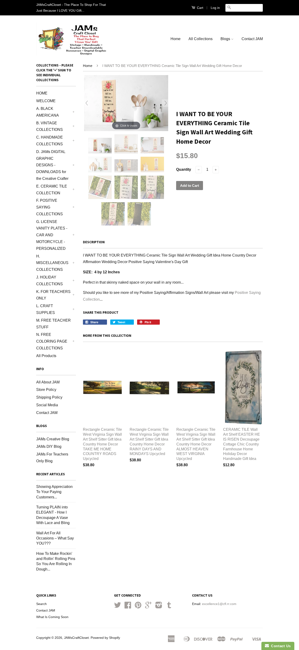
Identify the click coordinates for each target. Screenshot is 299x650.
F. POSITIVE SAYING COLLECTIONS (49, 207)
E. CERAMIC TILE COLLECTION (51, 189)
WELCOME (46, 101)
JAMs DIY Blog (48, 446)
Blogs (226, 39)
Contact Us (280, 646)
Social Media (47, 405)
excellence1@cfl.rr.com (219, 604)
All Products (46, 356)
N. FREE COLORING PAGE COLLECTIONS (51, 341)
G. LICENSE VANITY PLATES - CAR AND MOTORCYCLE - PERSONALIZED (51, 235)
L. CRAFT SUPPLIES (45, 309)
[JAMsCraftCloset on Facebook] (127, 606)
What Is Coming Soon (52, 617)
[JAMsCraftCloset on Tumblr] (169, 606)
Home (176, 39)
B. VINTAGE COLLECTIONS (49, 126)
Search (41, 604)
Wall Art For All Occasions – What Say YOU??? (55, 538)
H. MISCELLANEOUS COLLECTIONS (52, 263)
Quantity (183, 169)
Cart (199, 8)
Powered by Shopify (105, 638)
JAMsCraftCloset (76, 638)
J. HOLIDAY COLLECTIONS (49, 280)
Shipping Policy (49, 397)
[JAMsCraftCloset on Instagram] (158, 606)
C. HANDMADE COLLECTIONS (49, 140)
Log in (215, 8)
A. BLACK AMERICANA (47, 112)
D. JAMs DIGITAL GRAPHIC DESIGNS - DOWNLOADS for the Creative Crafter (52, 165)
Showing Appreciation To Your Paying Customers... (54, 492)
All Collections (201, 39)
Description (94, 242)
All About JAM (48, 382)
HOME (41, 93)
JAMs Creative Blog (52, 439)
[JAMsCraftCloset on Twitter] (117, 606)
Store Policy (46, 390)
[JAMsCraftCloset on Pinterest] (138, 606)
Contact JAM (252, 39)
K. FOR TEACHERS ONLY (53, 295)
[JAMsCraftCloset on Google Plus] (148, 606)
